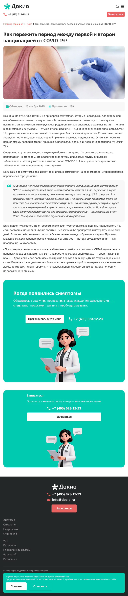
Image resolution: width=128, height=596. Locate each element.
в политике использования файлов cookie (96, 579)
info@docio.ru (63, 499)
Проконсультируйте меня (44, 318)
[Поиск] (117, 6)
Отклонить (40, 586)
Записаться (115, 14)
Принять (16, 586)
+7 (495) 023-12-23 (18, 14)
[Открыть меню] (123, 6)
